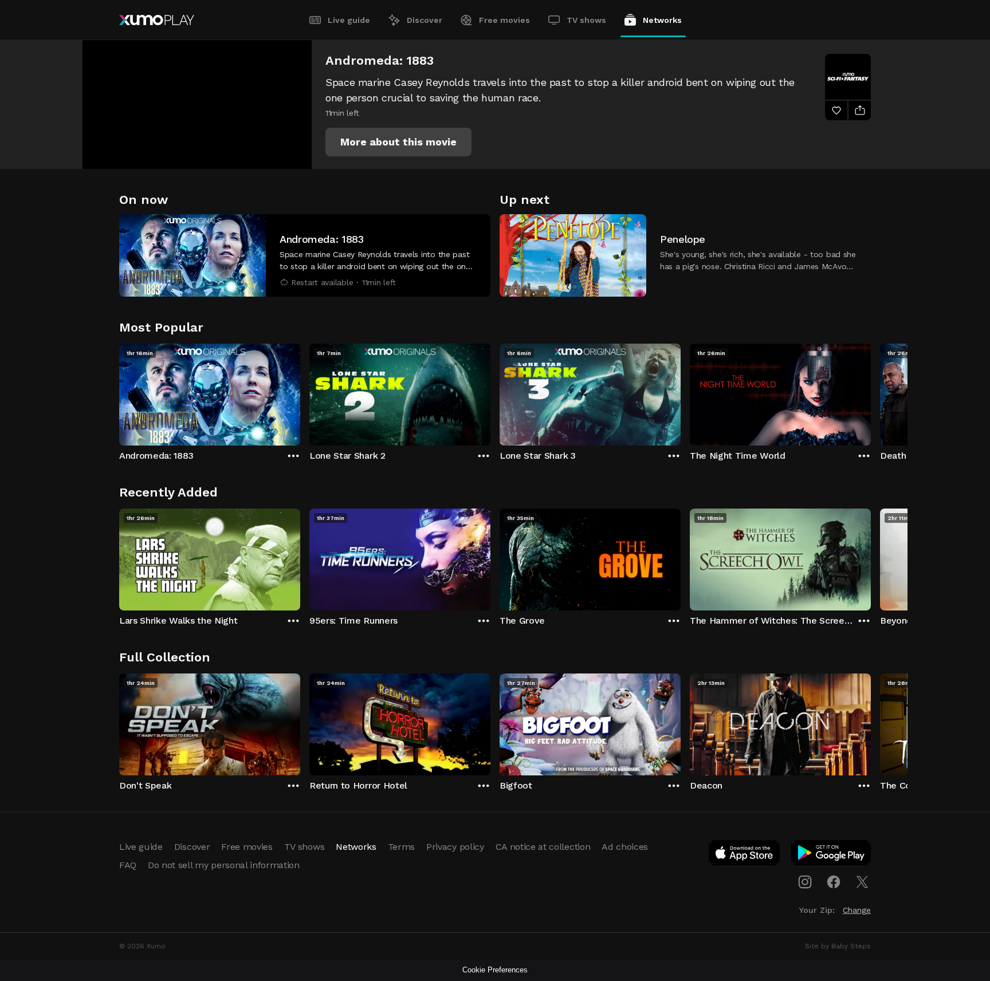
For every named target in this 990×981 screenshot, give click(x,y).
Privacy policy (455, 846)
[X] (862, 882)
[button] (398, 142)
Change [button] (857, 910)
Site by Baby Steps (838, 946)
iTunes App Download (745, 855)
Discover (424, 20)
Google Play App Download (831, 855)
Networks (662, 20)
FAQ (127, 865)
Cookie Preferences (495, 970)
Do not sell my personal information (224, 865)
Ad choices (625, 846)
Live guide (349, 20)
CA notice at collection (543, 846)
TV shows (586, 20)
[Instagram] (805, 882)
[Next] (871, 391)
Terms (401, 846)
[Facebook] (833, 882)
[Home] (156, 20)
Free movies (504, 20)
